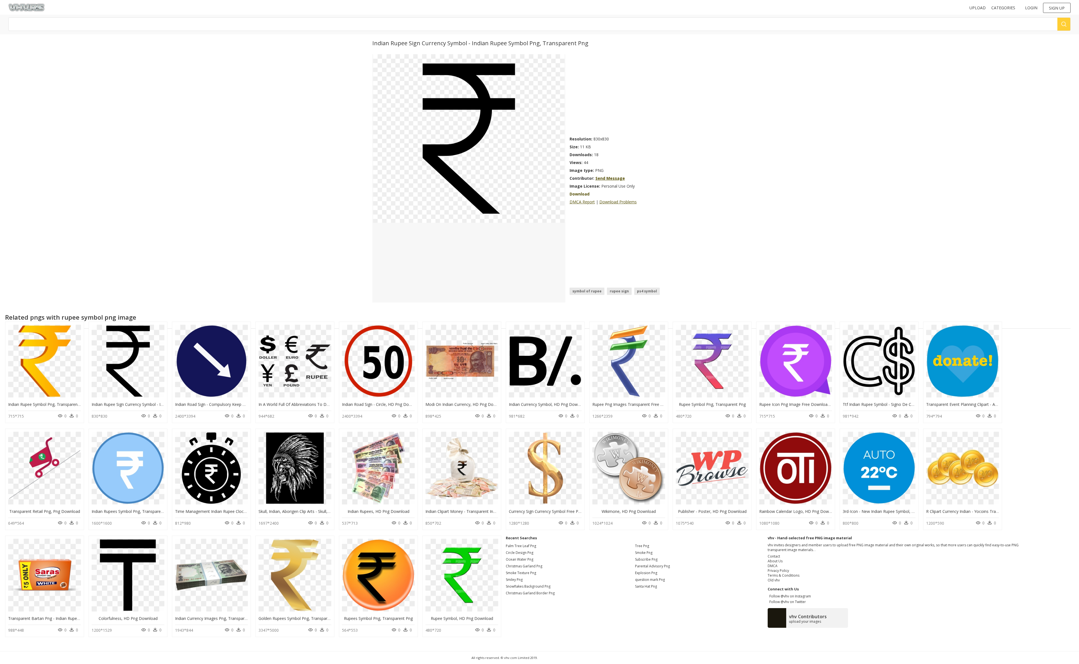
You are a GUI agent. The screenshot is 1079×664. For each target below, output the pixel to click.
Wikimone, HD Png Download (629, 511)
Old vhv (774, 580)
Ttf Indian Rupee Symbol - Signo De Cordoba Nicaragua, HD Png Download (911, 404)
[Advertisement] (638, 93)
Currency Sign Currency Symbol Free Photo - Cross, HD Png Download (573, 511)
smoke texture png (521, 572)
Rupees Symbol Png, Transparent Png (378, 618)
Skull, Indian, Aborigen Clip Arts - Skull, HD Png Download (310, 511)
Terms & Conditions (783, 575)
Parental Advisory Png (652, 566)
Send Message (610, 178)
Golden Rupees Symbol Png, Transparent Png (300, 618)
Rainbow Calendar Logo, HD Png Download (799, 511)
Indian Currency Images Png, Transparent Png (217, 618)
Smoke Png (643, 552)
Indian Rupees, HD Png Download (378, 511)
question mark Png (650, 579)
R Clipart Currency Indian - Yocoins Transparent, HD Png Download (987, 511)
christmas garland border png (530, 593)
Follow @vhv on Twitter (787, 601)
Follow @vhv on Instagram (789, 596)
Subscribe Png (646, 559)
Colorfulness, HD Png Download (128, 618)
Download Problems (618, 201)
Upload (977, 7)
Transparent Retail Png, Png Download (44, 511)
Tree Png (642, 546)
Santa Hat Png (646, 586)
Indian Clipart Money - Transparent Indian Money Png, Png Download (488, 511)
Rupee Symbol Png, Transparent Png (712, 404)
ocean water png (519, 559)
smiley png (514, 579)
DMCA (772, 565)
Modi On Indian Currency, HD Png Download (466, 404)
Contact (774, 556)
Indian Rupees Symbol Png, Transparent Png (132, 511)
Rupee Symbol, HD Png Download (462, 618)
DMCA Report (582, 201)
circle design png (519, 552)
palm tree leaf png (521, 546)
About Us (775, 561)
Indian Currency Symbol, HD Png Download (548, 404)
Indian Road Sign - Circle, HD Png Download (382, 404)
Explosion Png (646, 572)
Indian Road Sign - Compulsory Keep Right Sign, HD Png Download (236, 404)
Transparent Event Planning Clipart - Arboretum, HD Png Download (987, 404)
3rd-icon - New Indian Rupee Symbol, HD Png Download (894, 511)
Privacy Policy (778, 570)
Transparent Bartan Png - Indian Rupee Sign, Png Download (62, 618)
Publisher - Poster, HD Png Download (712, 511)
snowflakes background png (528, 586)
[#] (469, 138)
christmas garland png (524, 566)
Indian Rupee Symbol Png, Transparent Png (47, 404)
